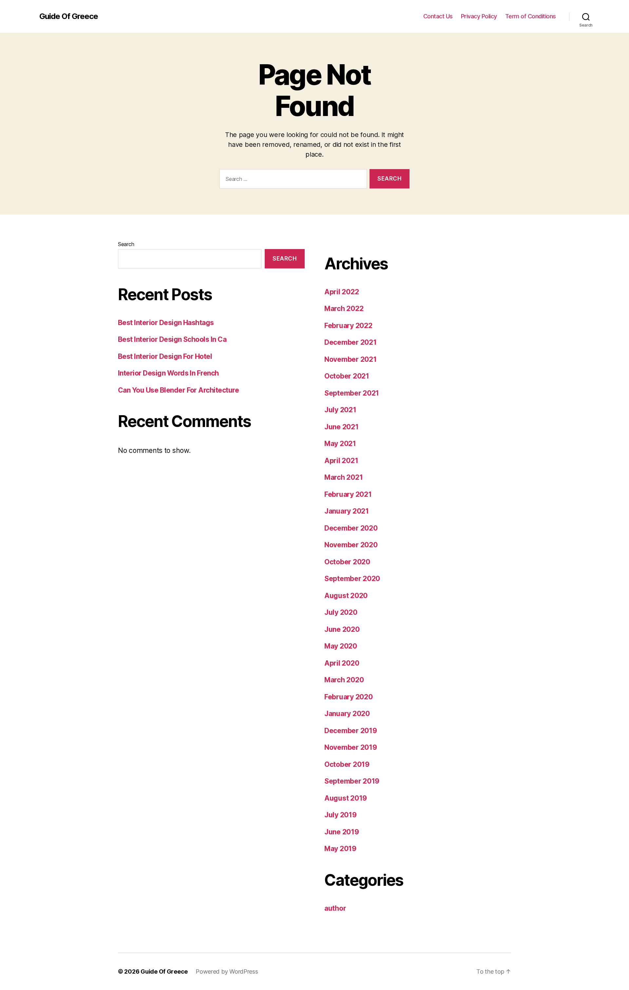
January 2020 (347, 713)
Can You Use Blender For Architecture (178, 390)
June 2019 (341, 832)
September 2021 (351, 393)
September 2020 (352, 578)
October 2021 (346, 376)
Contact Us (438, 16)
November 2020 (351, 545)
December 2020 (351, 528)
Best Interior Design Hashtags (166, 323)
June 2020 (342, 629)
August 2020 (346, 596)
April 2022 (341, 292)
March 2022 (343, 308)
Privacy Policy (479, 16)
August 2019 (345, 798)
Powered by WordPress (227, 971)
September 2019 (351, 781)
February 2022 (348, 325)
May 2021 (340, 443)
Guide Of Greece (68, 16)
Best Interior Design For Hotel (165, 356)
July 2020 (340, 612)
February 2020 (348, 697)
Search (126, 244)
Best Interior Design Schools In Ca (172, 339)
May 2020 (340, 646)
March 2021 (343, 477)
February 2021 (348, 494)
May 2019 (340, 848)
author (335, 908)
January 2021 (346, 511)
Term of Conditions (530, 16)
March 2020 (344, 680)
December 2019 (350, 731)
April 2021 (341, 460)
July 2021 (340, 410)
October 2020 (347, 562)
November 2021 (350, 359)
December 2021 (350, 342)
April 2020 (341, 663)
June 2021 (341, 427)
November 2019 (350, 747)
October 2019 (347, 764)
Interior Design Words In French (168, 373)
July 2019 (340, 815)
